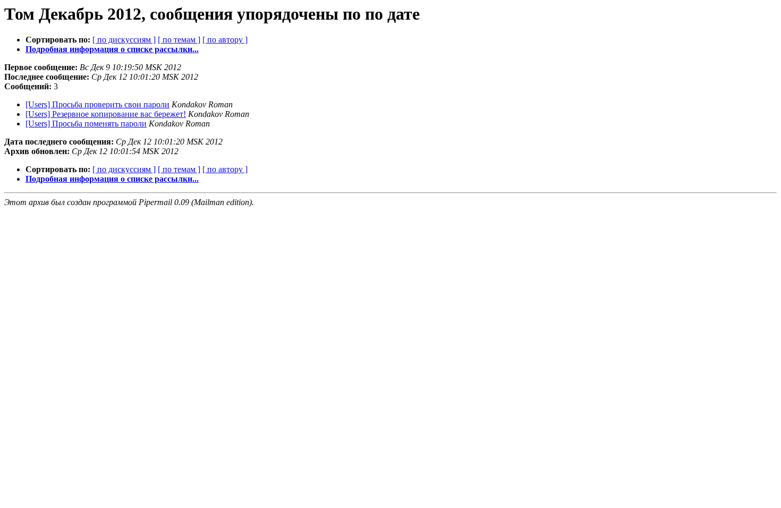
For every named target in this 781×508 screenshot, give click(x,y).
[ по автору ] (225, 39)
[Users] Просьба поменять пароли (86, 123)
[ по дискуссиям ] (124, 39)
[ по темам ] (179, 39)
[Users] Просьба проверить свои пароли (97, 104)
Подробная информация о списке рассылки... (112, 49)
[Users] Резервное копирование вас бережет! (106, 113)
